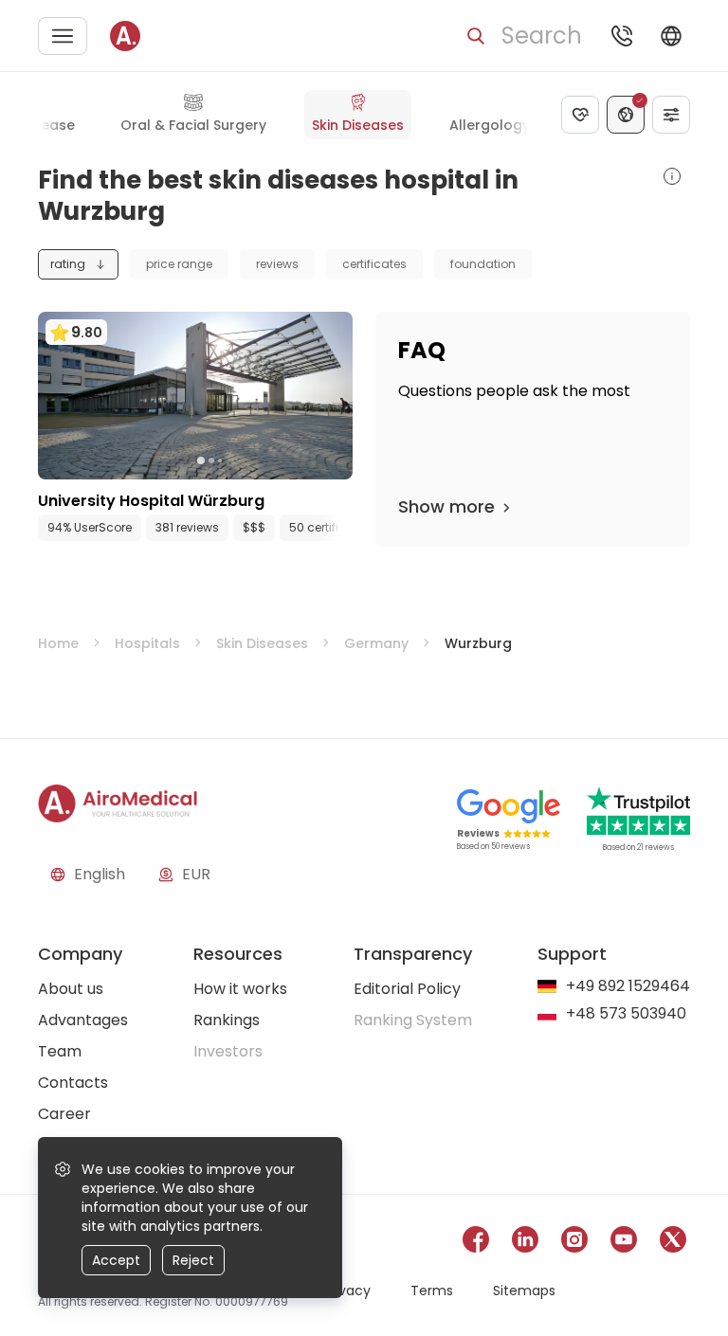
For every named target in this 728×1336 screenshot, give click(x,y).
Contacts (73, 1082)
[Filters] (671, 115)
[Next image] (234, 460)
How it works (240, 989)
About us (70, 989)
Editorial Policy (407, 989)
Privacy (347, 1290)
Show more (446, 506)
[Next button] (343, 527)
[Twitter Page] (673, 1242)
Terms (431, 1290)
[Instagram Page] (574, 1242)
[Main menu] (62, 36)
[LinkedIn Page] (525, 1242)
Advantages (83, 1020)
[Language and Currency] (671, 36)
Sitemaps (524, 1290)
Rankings (226, 1020)
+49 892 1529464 (628, 987)
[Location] (626, 115)
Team (60, 1051)
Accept (116, 1260)
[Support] (622, 36)
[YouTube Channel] (624, 1242)
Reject (193, 1260)
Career (64, 1114)
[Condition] (580, 115)
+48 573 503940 (626, 1014)
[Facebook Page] (476, 1242)
